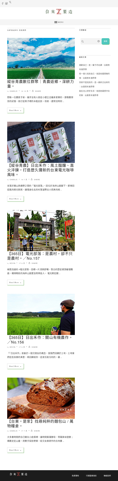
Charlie (14, 91)
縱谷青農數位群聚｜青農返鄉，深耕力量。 (40, 84)
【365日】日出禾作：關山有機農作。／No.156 (40, 339)
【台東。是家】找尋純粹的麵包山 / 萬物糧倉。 (40, 423)
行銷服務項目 (91, 476)
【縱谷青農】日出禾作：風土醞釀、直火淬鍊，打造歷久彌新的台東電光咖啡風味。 (40, 169)
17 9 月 (22, 263)
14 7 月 (24, 180)
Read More (15, 110)
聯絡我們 (107, 476)
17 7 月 (24, 431)
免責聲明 (75, 476)
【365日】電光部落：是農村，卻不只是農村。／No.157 (40, 256)
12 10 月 (24, 91)
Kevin (12, 263)
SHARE (37, 91)
